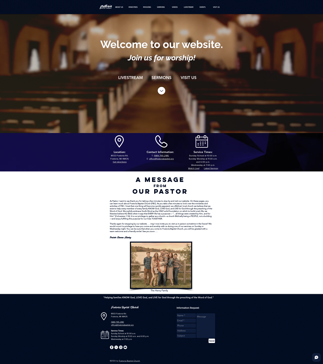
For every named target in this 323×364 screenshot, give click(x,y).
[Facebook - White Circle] (111, 347)
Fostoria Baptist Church (129, 361)
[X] (116, 347)
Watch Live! (193, 168)
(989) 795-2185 (161, 155)
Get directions (120, 162)
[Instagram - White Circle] (121, 347)
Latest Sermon (211, 168)
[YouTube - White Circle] (125, 347)
